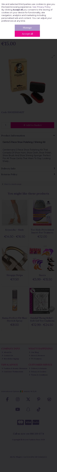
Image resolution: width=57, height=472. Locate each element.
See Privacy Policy (41, 7)
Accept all (27, 33)
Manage (27, 27)
